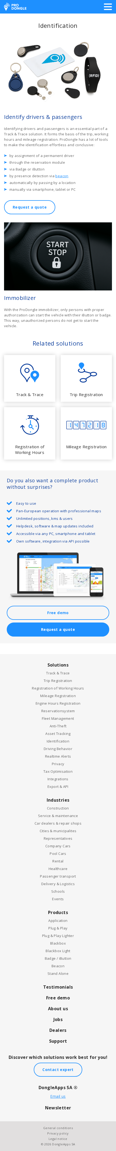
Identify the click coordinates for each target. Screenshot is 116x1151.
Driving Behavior (58, 748)
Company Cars (58, 846)
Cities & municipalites (58, 830)
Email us (58, 1096)
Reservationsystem (58, 710)
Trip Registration (58, 680)
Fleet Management (58, 718)
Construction (58, 808)
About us (58, 1009)
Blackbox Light (58, 950)
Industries (58, 800)
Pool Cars (58, 853)
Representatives (58, 838)
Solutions (58, 665)
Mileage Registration (58, 695)
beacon (61, 175)
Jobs (58, 1019)
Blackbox (58, 943)
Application (57, 920)
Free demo (58, 612)
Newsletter (58, 1108)
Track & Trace (58, 673)
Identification (58, 741)
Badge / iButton (58, 958)
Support (58, 1041)
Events (58, 898)
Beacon (58, 965)
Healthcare (58, 868)
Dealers (58, 1030)
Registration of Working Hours (58, 688)
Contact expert (58, 1069)
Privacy (58, 763)
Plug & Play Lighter (58, 935)
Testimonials (58, 987)
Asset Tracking (58, 733)
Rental (57, 861)
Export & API (58, 786)
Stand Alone (58, 973)
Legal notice (58, 1139)
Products (58, 912)
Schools (58, 891)
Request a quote (30, 207)
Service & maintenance (58, 815)
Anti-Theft (58, 726)
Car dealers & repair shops (58, 823)
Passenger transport (58, 876)
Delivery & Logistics (58, 883)
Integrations (58, 779)
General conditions (58, 1128)
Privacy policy (58, 1133)
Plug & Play (57, 928)
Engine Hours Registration (58, 703)
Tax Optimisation (58, 771)
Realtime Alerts (58, 756)
